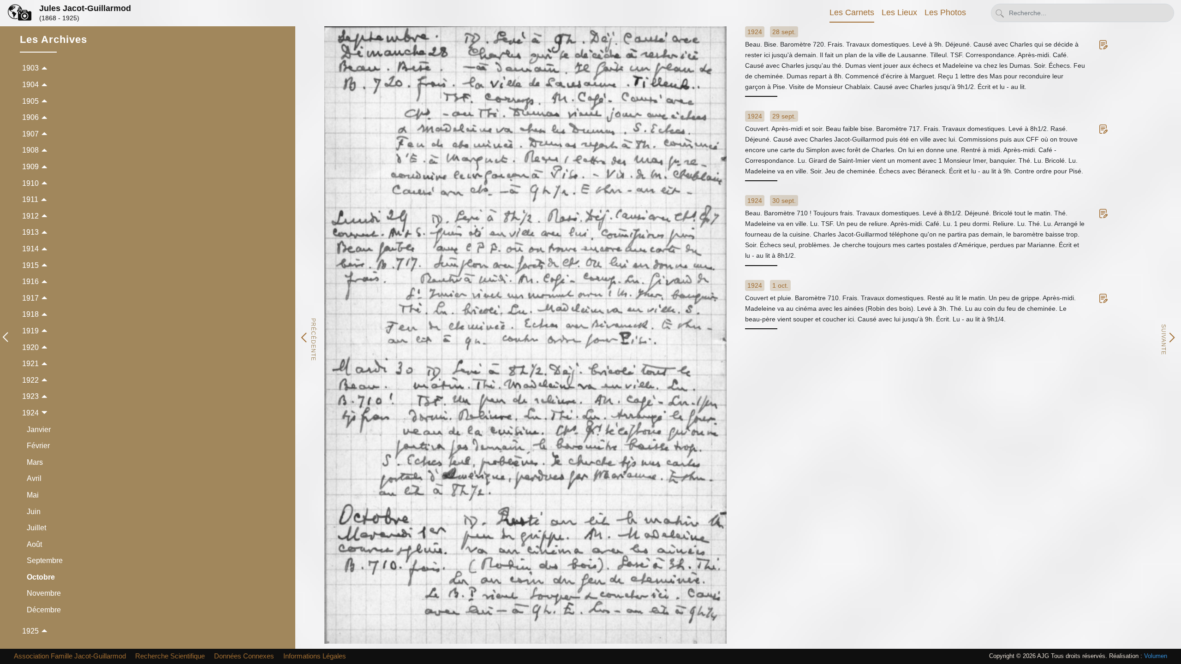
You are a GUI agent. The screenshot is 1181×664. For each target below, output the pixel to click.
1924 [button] (30, 413)
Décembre (44, 610)
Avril (34, 478)
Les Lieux (899, 12)
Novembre (44, 593)
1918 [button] (30, 314)
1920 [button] (30, 347)
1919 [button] (30, 331)
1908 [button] (30, 150)
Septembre (45, 560)
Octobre (41, 577)
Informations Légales (314, 656)
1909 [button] (30, 167)
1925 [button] (30, 631)
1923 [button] (30, 396)
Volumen (1155, 655)
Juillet (36, 528)
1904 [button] (30, 85)
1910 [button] (30, 183)
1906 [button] (30, 117)
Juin (34, 512)
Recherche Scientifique (170, 656)
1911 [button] (30, 199)
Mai (33, 495)
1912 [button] (30, 216)
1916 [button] (30, 281)
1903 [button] (30, 68)
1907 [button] (30, 134)
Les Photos (945, 12)
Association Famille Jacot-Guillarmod (70, 656)
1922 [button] (30, 380)
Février (38, 446)
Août (34, 544)
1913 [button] (30, 232)
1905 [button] (30, 101)
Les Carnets (851, 12)
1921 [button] (30, 364)
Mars (35, 462)
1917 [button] (30, 298)
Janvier (39, 429)
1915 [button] (30, 265)
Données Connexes (244, 656)
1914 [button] (30, 249)
